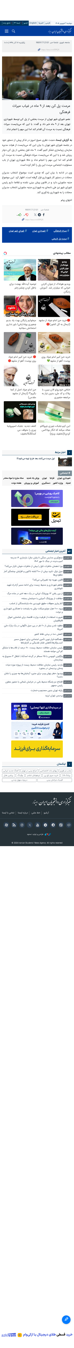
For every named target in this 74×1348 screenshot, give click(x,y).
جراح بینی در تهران (29, 771)
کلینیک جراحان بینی (55, 780)
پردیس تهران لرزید (54, 696)
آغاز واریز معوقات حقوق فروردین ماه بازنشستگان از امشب (36, 603)
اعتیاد (68, 483)
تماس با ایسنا (8, 813)
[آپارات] (5, 825)
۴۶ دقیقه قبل (67, 585)
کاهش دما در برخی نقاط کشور (48, 634)
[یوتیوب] (36, 825)
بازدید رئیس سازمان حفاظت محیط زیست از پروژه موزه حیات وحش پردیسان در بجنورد (34, 666)
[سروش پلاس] (52, 825)
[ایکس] (29, 825)
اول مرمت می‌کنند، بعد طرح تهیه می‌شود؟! (36, 459)
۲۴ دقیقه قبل (67, 558)
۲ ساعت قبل (67, 640)
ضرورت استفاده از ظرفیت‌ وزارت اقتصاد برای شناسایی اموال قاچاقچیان (35, 619)
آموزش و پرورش (31, 483)
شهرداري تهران (39, 231)
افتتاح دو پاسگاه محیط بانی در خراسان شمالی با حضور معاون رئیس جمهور (34, 683)
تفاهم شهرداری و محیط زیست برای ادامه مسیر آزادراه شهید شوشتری (35, 586)
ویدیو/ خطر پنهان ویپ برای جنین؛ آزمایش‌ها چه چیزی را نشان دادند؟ (33, 675)
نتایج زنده (6, 23)
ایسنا (60, 31)
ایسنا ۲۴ (17, 23)
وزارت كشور (58, 483)
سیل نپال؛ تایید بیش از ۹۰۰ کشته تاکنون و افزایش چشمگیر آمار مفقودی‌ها (33, 573)
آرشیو (26, 23)
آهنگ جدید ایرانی (11, 771)
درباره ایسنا (23, 813)
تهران (44, 478)
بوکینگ (20, 775)
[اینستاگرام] (21, 825)
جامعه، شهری (65, 42)
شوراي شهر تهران (16, 231)
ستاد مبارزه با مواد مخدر (13, 478)
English (33, 23)
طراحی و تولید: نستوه (35, 834)
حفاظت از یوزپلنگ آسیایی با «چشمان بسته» (42, 599)
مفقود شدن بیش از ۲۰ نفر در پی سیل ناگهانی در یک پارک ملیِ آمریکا (33, 627)
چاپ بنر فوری (65, 771)
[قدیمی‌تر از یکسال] (65, 461)
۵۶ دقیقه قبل (67, 599)
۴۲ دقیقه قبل (67, 572)
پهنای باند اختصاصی (48, 771)
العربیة (41, 23)
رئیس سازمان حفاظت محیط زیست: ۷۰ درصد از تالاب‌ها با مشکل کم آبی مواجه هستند (32, 649)
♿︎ (66, 1319)
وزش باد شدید (33, 478)
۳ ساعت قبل (67, 674)
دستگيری (46, 483)
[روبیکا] (68, 825)
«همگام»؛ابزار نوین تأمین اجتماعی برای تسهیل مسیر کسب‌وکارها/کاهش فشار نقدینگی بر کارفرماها (38, 641)
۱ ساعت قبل (67, 609)
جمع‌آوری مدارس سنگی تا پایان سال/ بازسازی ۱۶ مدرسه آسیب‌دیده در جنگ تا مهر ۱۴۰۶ (36, 559)
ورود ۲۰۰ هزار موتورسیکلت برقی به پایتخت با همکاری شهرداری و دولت (33, 610)
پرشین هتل (8, 775)
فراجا (52, 478)
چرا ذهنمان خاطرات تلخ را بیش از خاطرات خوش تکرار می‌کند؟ (34, 566)
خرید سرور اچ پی (51, 775)
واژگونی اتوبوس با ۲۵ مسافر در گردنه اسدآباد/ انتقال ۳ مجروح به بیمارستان (32, 658)
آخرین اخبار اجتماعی (55, 551)
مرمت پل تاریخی (59, 239)
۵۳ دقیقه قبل (67, 594)
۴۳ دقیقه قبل (67, 580)
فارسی (47, 23)
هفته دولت (16, 483)
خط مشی (35, 813)
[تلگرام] (44, 825)
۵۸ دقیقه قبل (67, 604)
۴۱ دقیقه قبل (67, 567)
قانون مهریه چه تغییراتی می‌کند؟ (48, 580)
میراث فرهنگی (60, 231)
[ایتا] (60, 825)
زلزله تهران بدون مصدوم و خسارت (47, 690)
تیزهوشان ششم (33, 775)
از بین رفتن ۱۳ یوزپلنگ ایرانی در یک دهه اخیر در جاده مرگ (35, 594)
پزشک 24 (66, 775)
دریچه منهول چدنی (19, 780)
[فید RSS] (13, 825)
